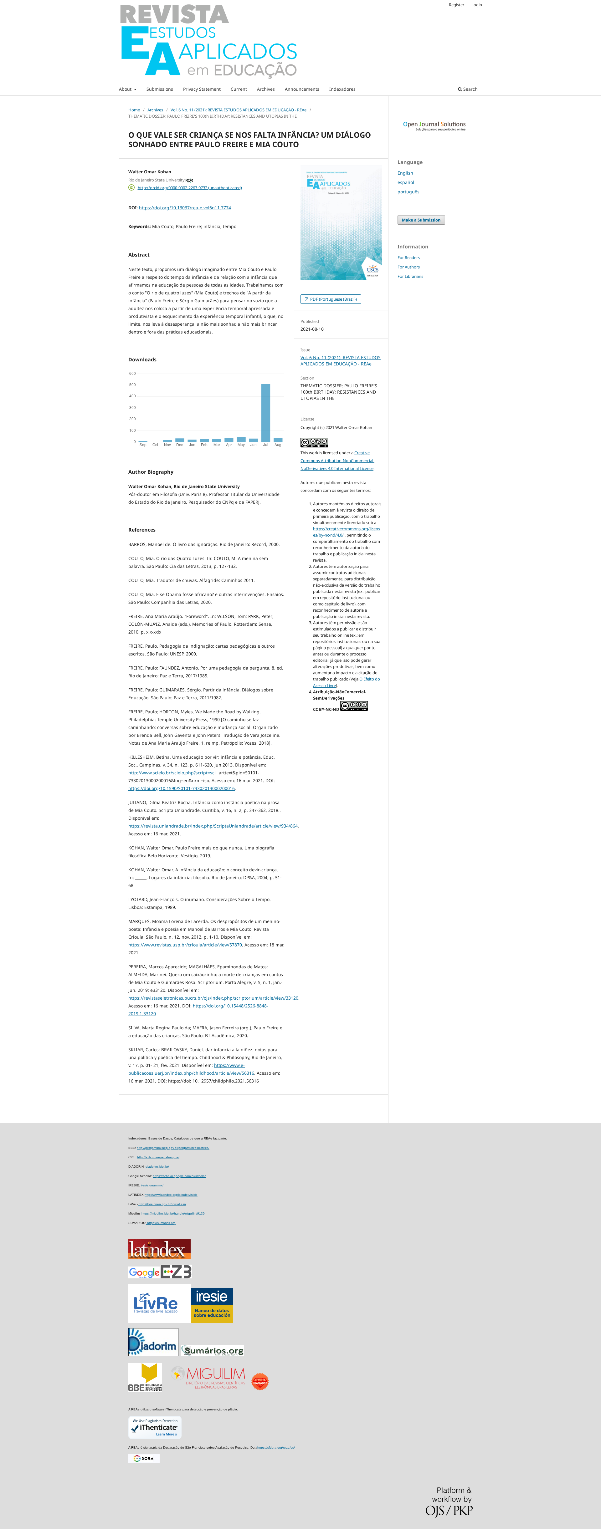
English (405, 173)
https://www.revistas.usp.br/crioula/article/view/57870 (185, 945)
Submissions (159, 89)
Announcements (302, 89)
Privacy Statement (202, 89)
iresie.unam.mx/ (152, 1185)
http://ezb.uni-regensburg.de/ (158, 1157)
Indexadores (342, 89)
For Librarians (410, 276)
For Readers (409, 257)
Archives (266, 89)
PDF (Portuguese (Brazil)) (333, 299)
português (408, 192)
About (126, 89)
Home (134, 110)
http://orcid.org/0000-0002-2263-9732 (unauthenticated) (190, 187)
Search (470, 89)
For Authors (409, 267)
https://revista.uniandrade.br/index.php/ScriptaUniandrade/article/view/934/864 (213, 826)
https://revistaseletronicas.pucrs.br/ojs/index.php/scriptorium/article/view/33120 (213, 998)
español (406, 182)
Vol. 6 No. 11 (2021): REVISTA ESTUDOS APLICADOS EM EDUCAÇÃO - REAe (238, 110)
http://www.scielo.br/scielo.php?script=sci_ (173, 773)
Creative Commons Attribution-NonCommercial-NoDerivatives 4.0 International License (337, 460)
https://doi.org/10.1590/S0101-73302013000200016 (181, 788)
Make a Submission (421, 220)
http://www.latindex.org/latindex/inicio (171, 1194)
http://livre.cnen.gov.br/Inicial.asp (162, 1204)
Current (239, 89)
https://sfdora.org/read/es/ (276, 1447)
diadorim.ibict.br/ (157, 1166)
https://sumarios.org (161, 1223)
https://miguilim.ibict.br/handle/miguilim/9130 (173, 1213)
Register (456, 5)
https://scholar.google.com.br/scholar (179, 1176)
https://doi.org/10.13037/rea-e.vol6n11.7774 (185, 208)
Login (476, 5)
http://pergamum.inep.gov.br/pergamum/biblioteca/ (173, 1147)
